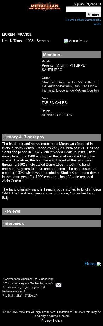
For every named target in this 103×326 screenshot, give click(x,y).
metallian (24, 312)
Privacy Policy (51, 320)
